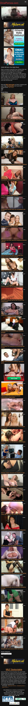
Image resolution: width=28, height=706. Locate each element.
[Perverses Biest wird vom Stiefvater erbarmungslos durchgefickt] (14, 419)
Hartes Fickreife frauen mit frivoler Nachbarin (11, 411)
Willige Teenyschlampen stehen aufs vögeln (11, 270)
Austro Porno (5, 687)
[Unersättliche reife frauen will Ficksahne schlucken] (14, 172)
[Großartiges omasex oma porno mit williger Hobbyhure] (14, 157)
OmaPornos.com (9, 3)
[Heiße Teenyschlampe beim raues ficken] (14, 309)
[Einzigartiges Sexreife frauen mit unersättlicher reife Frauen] (14, 203)
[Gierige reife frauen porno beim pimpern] (14, 99)
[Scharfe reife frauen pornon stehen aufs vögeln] (14, 642)
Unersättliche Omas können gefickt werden (11, 559)
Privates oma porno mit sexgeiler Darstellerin (11, 545)
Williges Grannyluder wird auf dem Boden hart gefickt (13, 573)
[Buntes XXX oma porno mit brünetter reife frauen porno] (14, 355)
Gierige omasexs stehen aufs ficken (9, 226)
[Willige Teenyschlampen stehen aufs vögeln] (14, 264)
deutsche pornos (20, 685)
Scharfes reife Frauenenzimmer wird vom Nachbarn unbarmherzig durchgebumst (13, 120)
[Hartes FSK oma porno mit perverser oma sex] (14, 451)
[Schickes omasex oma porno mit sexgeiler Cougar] (14, 466)
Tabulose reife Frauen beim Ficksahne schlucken (12, 618)
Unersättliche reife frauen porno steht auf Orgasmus (13, 530)
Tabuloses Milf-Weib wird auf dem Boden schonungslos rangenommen (10, 396)
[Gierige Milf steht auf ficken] (14, 142)
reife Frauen (11, 87)
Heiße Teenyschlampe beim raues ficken (10, 315)
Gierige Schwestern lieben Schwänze (9, 195)
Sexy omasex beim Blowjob (7, 135)
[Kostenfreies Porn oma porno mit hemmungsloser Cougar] (14, 339)
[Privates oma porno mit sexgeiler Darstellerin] (14, 538)
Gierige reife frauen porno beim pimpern (10, 105)
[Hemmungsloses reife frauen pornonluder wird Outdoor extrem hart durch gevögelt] (14, 249)
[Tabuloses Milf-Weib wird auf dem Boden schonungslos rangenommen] (14, 388)
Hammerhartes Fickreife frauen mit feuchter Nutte (12, 500)
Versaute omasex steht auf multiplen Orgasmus (12, 286)
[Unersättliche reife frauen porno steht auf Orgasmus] (14, 522)
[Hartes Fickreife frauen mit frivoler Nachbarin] (14, 404)
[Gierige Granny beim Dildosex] (14, 596)
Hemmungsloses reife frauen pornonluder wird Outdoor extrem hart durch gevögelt (12, 256)
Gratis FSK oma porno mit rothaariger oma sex (12, 514)
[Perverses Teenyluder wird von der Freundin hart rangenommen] (14, 293)
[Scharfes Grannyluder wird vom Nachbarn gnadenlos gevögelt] (14, 580)
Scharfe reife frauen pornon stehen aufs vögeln (12, 648)
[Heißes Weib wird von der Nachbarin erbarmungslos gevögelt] (14, 435)
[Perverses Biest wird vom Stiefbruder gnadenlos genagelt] (14, 323)
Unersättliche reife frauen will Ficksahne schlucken (13, 180)
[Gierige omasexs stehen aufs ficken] (14, 219)
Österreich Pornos (12, 685)
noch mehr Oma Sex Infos (6, 80)
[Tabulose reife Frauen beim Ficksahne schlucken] (14, 610)
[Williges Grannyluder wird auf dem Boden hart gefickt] (14, 567)
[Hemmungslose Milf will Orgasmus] (14, 480)
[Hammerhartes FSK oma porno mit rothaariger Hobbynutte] (14, 626)
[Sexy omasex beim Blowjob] (14, 128)
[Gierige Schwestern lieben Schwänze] (14, 188)
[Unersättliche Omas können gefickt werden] (14, 553)
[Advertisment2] (14, 56)
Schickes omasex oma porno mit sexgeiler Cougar (13, 472)
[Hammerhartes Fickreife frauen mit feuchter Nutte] (14, 494)
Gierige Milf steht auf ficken (7, 148)
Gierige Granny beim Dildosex (8, 602)
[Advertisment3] (14, 372)
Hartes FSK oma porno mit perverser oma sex (11, 458)
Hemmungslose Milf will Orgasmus (9, 486)
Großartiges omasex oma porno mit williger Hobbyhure (14, 164)
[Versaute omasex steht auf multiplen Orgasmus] (14, 279)
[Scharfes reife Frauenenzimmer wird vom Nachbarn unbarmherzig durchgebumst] (14, 113)
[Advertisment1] (14, 37)
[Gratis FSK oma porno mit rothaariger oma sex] (14, 508)
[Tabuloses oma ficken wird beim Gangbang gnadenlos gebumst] (14, 233)
